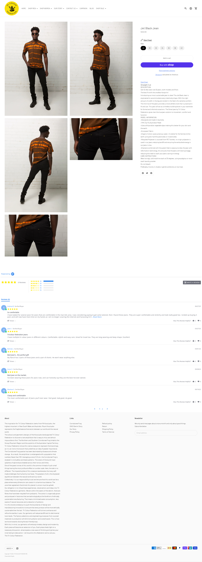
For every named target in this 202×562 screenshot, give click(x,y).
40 (181, 48)
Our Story (73, 429)
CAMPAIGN (83, 8)
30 (150, 48)
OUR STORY (58, 8)
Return (104, 426)
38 (175, 48)
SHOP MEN (32, 8)
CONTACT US (71, 8)
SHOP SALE (100, 8)
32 (156, 48)
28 (143, 48)
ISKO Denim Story (76, 426)
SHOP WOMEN (45, 8)
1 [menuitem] (99, 409)
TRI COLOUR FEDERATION (20, 554)
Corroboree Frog (75, 423)
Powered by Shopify (9, 556)
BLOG (92, 8)
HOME (24, 8)
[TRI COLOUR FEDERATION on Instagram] (17, 548)
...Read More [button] (97, 317)
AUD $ (9, 548)
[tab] (5, 299)
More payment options (167, 70)
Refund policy (107, 423)
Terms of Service (108, 432)
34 (162, 48)
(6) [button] (40, 281)
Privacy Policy (74, 432)
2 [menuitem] (102, 409)
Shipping (158, 75)
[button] (192, 282)
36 (169, 48)
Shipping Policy (107, 429)
